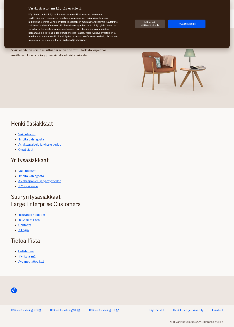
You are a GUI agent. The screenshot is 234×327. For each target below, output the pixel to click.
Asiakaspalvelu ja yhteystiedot (39, 144)
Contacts (24, 225)
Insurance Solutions (32, 215)
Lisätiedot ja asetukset (74, 40)
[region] (117, 24)
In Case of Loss (29, 220)
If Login (23, 230)
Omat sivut (25, 150)
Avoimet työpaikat (31, 262)
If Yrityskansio (28, 186)
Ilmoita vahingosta (31, 139)
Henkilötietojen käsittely (188, 310)
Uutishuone (26, 251)
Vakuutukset (26, 134)
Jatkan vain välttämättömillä (150, 24)
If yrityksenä (27, 256)
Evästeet (217, 310)
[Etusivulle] (14, 290)
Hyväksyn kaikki (187, 23)
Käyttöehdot (156, 310)
